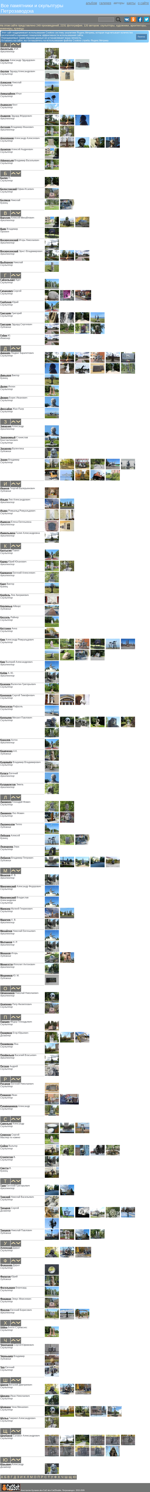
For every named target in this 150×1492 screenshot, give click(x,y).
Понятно (141, 37)
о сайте (143, 3)
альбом (91, 3)
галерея (105, 3)
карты (131, 3)
